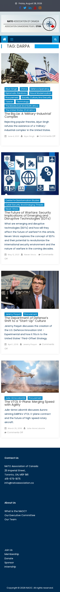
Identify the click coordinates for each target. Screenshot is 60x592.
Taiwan (9, 101)
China (24, 88)
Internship (10, 566)
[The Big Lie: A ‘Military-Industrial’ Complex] (30, 68)
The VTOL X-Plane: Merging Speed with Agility (29, 403)
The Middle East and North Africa (22, 105)
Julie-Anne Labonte (36, 428)
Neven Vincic (12, 208)
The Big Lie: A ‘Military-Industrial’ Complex (27, 115)
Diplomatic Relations (16, 93)
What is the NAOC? (15, 511)
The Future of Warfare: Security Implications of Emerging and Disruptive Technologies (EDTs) (27, 215)
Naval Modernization (40, 93)
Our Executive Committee (19, 515)
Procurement (12, 97)
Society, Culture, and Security (36, 97)
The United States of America (20, 110)
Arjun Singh (11, 88)
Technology (23, 101)
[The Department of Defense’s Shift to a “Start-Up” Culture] (30, 290)
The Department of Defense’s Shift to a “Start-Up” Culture (26, 319)
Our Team (10, 519)
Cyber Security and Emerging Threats (24, 204)
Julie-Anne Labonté (15, 398)
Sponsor (9, 562)
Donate (8, 558)
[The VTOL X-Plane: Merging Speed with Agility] (30, 377)
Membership (11, 554)
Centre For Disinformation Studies (22, 200)
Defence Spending (39, 88)
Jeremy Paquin (13, 314)
